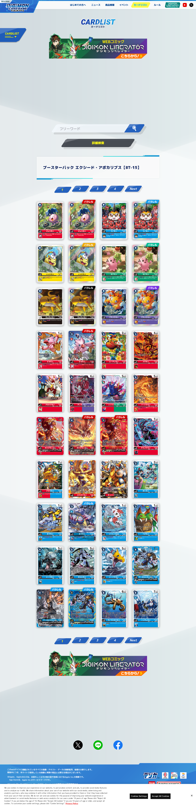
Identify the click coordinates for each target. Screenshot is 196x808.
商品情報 (109, 4)
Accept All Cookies (160, 796)
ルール (157, 4)
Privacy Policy (72, 803)
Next (133, 189)
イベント (123, 4)
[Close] (192, 796)
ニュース (95, 4)
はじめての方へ (78, 4)
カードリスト (140, 4)
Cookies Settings (139, 796)
